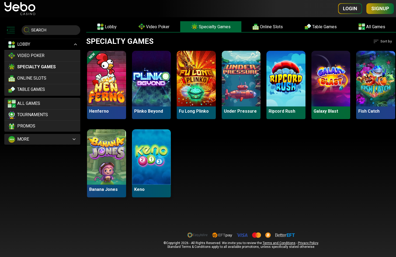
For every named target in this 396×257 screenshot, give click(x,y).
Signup (380, 8)
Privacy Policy (308, 243)
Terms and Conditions (279, 243)
